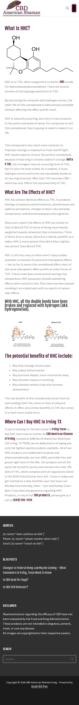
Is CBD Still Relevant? (15, 587)
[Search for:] (39, 659)
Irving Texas (59, 429)
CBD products (42, 495)
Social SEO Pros (39, 686)
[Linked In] (26, 697)
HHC (62, 82)
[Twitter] (6, 697)
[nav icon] (74, 8)
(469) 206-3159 (22, 500)
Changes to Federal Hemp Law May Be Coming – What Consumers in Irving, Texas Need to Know (34, 570)
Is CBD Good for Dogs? (15, 580)
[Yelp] (32, 697)
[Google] (19, 697)
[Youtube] (39, 697)
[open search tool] (67, 8)
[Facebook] (13, 697)
